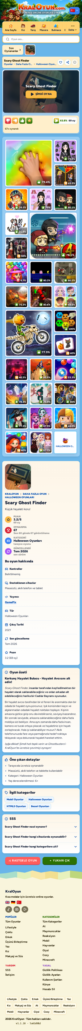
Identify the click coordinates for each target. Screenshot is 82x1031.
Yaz (7, 946)
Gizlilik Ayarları (51, 974)
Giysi (46, 950)
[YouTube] (25, 909)
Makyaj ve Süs (14, 956)
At (44, 926)
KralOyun (12, 494)
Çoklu (8, 932)
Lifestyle (10, 927)
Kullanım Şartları (52, 979)
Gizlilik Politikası (53, 970)
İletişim (9, 974)
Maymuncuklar (51, 931)
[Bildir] (75, 62)
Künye (46, 984)
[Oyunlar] (74, 11)
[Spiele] (13, 902)
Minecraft (49, 959)
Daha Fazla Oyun (24, 64)
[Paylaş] (67, 62)
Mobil (46, 940)
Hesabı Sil (49, 989)
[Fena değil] (15, 121)
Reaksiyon (49, 936)
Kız (7, 951)
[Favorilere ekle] (60, 62)
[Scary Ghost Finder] (30, 50)
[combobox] (43, 39)
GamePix (10, 602)
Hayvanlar (49, 945)
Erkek (8, 937)
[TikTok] (8, 909)
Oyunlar (8, 64)
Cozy (46, 955)
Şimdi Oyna (43, 94)
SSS (7, 970)
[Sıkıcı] (8, 121)
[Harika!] (22, 121)
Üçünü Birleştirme (16, 941)
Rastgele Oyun (24, 860)
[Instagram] (17, 909)
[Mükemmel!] (29, 121)
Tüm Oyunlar (13, 921)
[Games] (7, 902)
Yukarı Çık (61, 860)
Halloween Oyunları (46, 64)
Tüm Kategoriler (52, 921)
